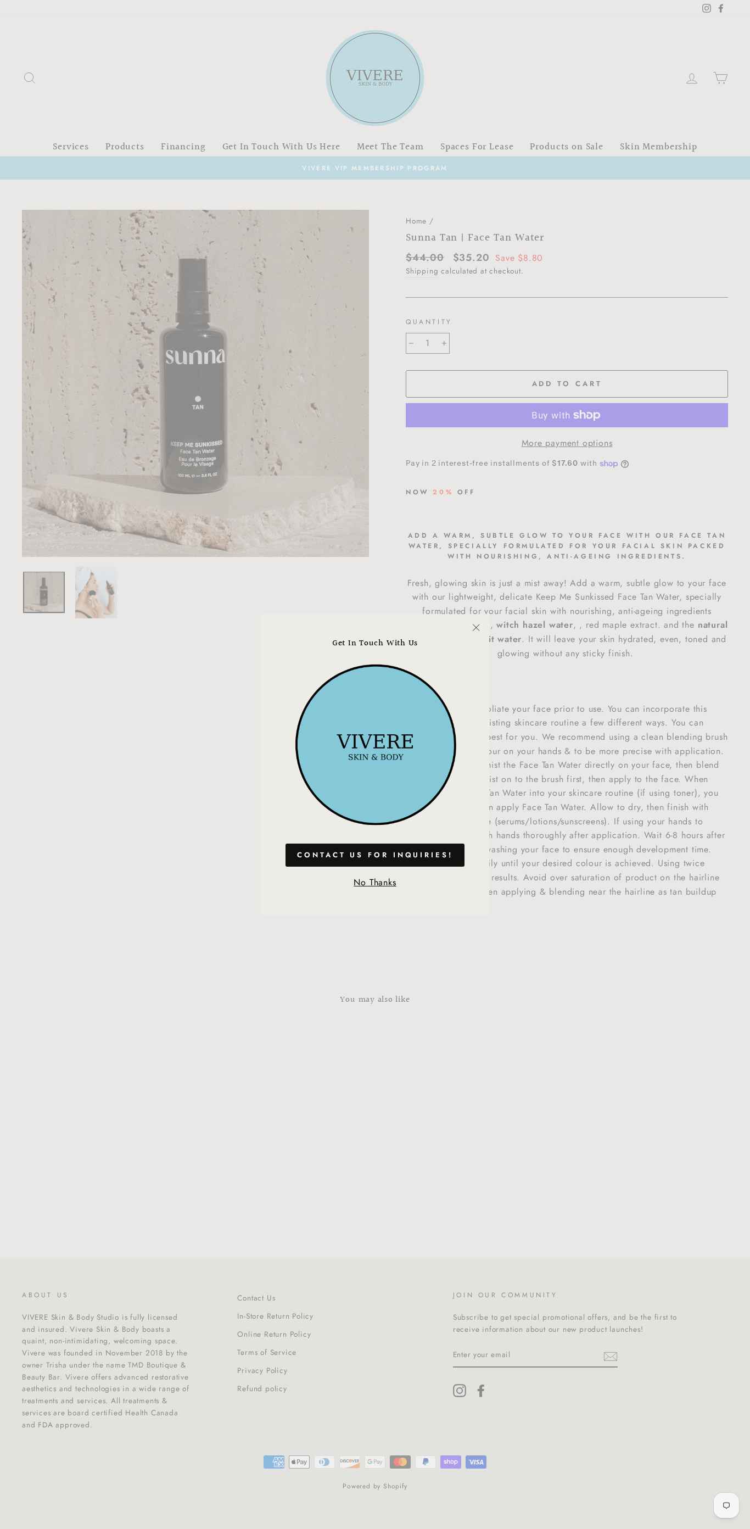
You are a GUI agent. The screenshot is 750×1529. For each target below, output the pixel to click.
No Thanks (375, 882)
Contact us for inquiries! (375, 855)
